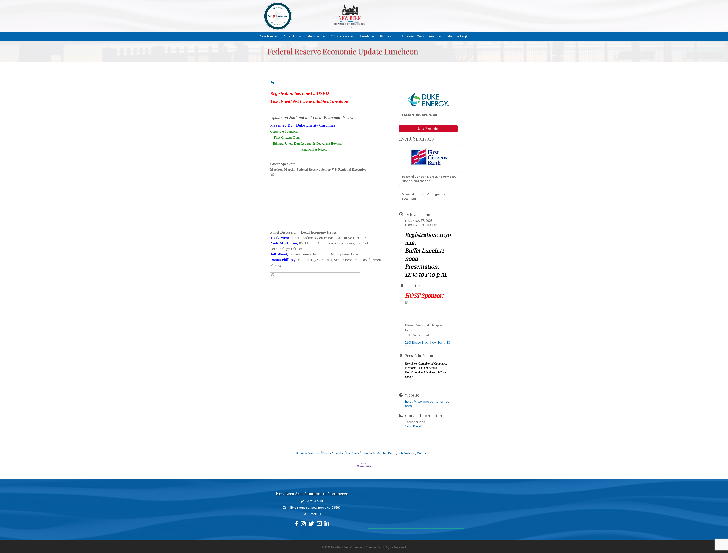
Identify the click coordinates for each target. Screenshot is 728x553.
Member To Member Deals (378, 453)
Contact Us (424, 453)
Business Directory (308, 453)
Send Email (413, 426)
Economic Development (419, 36)
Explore (385, 36)
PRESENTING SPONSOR (419, 115)
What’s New (340, 36)
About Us (290, 36)
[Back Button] (272, 82)
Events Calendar (333, 453)
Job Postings (406, 453)
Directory (266, 36)
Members (314, 36)
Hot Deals (352, 453)
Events (364, 36)
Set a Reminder (428, 128)
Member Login (458, 36)
